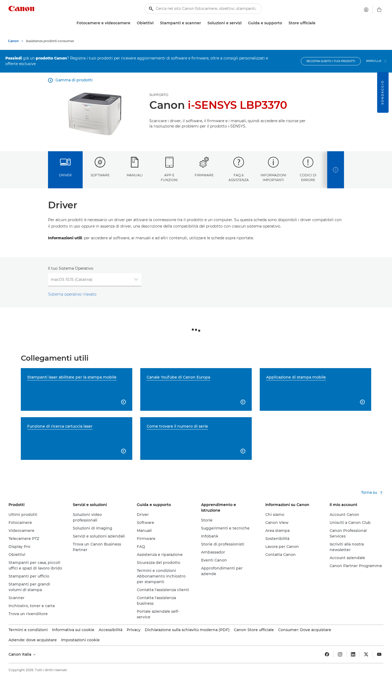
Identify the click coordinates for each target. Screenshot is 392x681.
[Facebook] (327, 654)
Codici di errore (308, 177)
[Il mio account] (366, 9)
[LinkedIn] (353, 654)
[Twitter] (366, 654)
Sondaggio (382, 92)
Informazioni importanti (273, 177)
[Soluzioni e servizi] (244, 23)
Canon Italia (20, 654)
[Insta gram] (340, 654)
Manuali (135, 175)
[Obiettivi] (156, 23)
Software (100, 175)
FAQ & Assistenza (239, 177)
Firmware (204, 175)
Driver (65, 175)
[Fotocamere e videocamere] (132, 23)
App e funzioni (169, 177)
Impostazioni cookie (80, 640)
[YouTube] (379, 654)
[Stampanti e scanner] (203, 23)
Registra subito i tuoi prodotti (330, 61)
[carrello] (379, 9)
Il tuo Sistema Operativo (70, 268)
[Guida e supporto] (284, 23)
